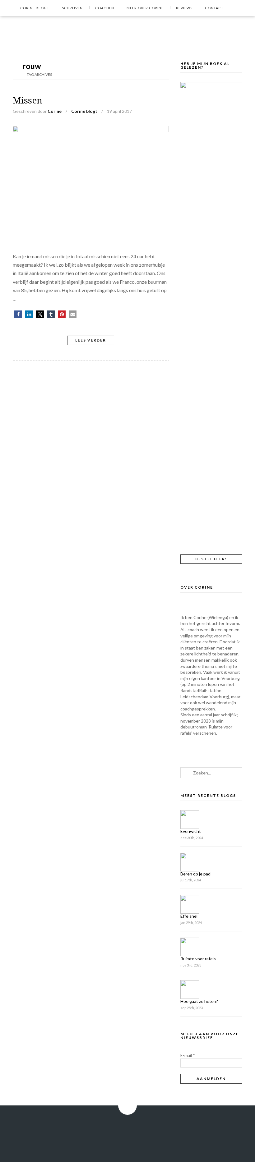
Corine (55, 111)
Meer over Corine (145, 8)
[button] (18, 314)
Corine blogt (34, 8)
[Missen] (91, 130)
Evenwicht (190, 831)
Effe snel (188, 916)
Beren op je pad (195, 873)
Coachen (104, 8)
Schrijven (72, 8)
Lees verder (90, 340)
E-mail (187, 1055)
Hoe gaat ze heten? (199, 1001)
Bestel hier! (211, 559)
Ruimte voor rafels (198, 958)
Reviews (184, 8)
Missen (27, 100)
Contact (214, 8)
